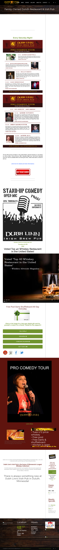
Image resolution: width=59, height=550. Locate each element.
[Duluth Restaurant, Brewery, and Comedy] (11, 2)
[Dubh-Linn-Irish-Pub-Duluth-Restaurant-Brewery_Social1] (16, 352)
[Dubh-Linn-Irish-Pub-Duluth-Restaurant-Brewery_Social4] (10, 352)
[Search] (49, 2)
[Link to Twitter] (53, 2)
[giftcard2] (22, 316)
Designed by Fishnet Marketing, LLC (26, 548)
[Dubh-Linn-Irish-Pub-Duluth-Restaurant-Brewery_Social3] (5, 352)
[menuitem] (18, 2)
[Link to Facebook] (55, 2)
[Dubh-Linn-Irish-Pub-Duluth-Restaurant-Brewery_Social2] (21, 352)
